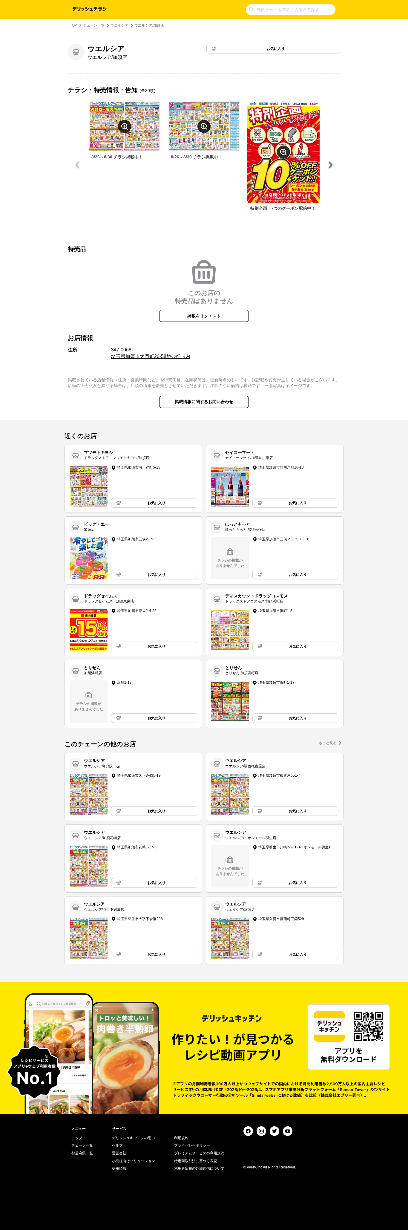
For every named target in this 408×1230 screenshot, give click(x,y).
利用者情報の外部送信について (199, 1168)
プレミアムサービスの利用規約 (199, 1153)
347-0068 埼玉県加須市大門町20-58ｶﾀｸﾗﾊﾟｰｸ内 (150, 353)
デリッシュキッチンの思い (133, 1138)
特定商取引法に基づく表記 (195, 1161)
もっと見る (328, 743)
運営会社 (119, 1153)
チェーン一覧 (94, 25)
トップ (76, 1138)
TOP (73, 25)
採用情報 (119, 1168)
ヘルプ (117, 1145)
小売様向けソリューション (133, 1161)
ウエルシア (119, 25)
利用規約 (181, 1138)
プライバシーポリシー (192, 1145)
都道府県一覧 (82, 1153)
